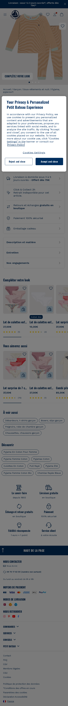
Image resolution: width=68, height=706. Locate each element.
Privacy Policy (16, 144)
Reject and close (17, 161)
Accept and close (49, 161)
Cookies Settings (34, 152)
